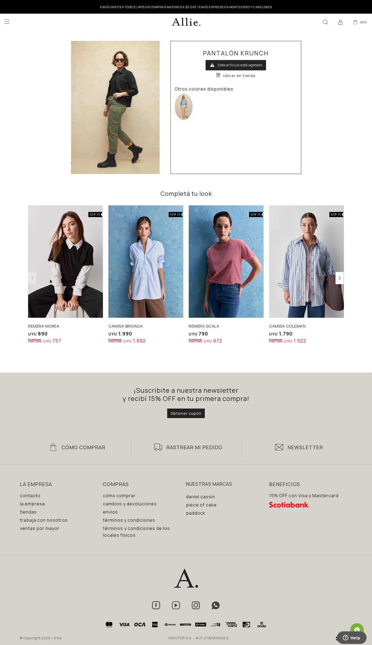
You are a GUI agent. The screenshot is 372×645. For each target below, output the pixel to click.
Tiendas (28, 512)
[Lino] (184, 106)
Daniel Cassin (200, 497)
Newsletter (305, 447)
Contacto (30, 496)
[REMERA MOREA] (65, 261)
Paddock (195, 513)
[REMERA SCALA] (226, 261)
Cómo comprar (119, 496)
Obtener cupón (186, 413)
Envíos (110, 512)
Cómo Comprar (83, 447)
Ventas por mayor (39, 528)
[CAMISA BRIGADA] (145, 261)
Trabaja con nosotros (44, 520)
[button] (325, 22)
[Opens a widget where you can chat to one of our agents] (352, 638)
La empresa (32, 504)
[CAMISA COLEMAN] (306, 261)
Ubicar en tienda (239, 75)
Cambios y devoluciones (130, 504)
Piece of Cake (201, 505)
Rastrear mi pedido (194, 447)
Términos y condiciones (129, 520)
